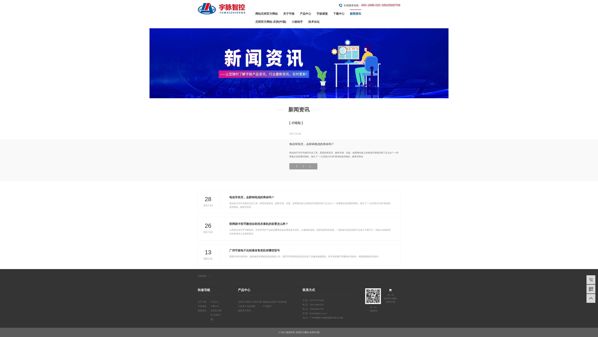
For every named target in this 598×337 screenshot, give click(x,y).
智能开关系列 (244, 310)
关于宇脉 (288, 13)
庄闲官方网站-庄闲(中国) (270, 21)
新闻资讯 (355, 13)
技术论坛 (314, 21)
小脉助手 (297, 21)
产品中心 (305, 13)
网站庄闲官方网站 (266, 13)
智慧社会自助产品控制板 (275, 302)
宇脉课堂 (322, 13)
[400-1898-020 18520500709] (590, 279)
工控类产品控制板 (246, 306)
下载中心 (338, 13)
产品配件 (267, 306)
